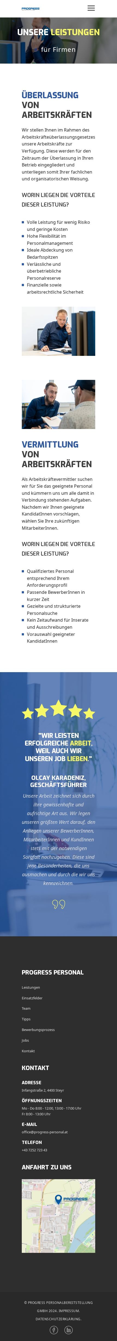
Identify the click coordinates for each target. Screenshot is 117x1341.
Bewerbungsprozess (38, 1029)
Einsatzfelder (32, 998)
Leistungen (31, 987)
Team (26, 1008)
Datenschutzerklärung (58, 1319)
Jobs (25, 1040)
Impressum (69, 1311)
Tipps (26, 1019)
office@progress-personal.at (45, 1132)
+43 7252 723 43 (34, 1150)
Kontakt (28, 1050)
